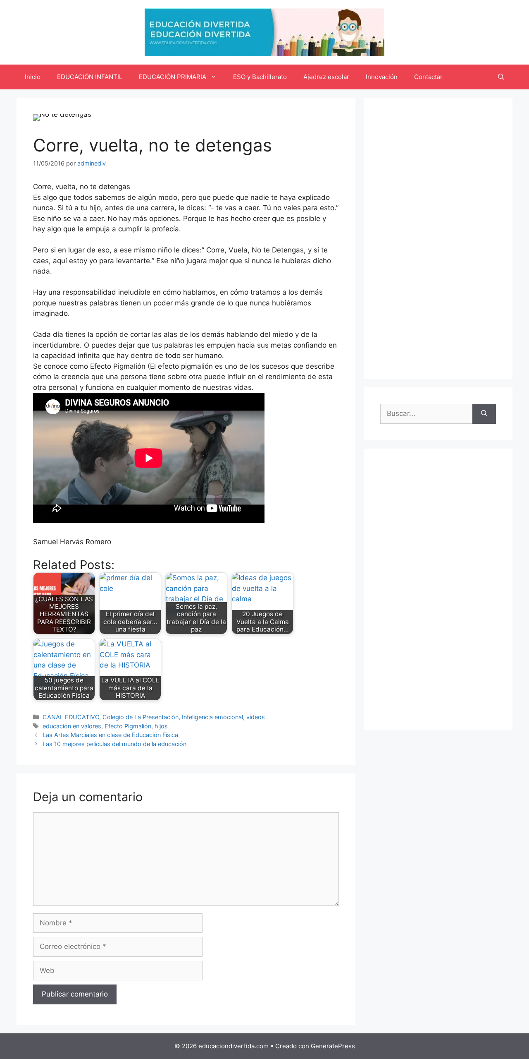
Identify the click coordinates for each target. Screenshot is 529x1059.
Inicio (33, 77)
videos (255, 716)
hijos (161, 726)
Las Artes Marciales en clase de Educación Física (110, 734)
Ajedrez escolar (326, 77)
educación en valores (72, 726)
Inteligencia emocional (212, 716)
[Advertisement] (438, 238)
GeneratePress (333, 1046)
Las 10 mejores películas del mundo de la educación (114, 743)
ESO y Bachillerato (260, 77)
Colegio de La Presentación (140, 716)
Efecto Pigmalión (128, 726)
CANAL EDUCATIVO (71, 716)
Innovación (382, 77)
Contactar (428, 77)
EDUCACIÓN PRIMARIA (172, 77)
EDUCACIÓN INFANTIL (89, 77)
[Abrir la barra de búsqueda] (501, 77)
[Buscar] (484, 414)
